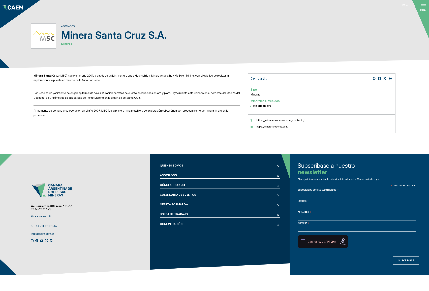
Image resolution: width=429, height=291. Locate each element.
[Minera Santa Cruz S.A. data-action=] (374, 78)
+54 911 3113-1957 (45, 226)
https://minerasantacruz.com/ (272, 126)
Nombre (303, 201)
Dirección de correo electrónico (318, 190)
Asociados (168, 175)
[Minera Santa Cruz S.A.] (385, 78)
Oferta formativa (174, 204)
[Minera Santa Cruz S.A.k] (379, 78)
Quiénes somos (171, 165)
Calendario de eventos (178, 194)
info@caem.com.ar (42, 233)
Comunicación (171, 224)
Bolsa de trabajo (174, 214)
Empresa (303, 223)
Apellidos (304, 212)
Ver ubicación (38, 216)
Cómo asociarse (173, 185)
